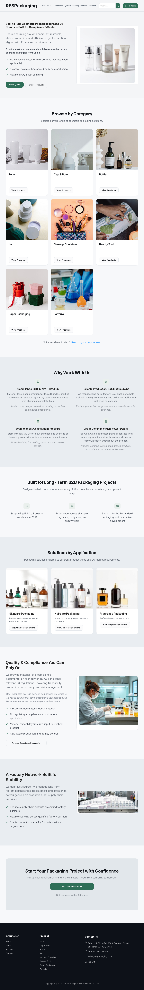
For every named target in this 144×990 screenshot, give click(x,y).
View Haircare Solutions (68, 627)
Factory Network (79, 6)
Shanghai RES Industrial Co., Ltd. (84, 983)
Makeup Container (48, 957)
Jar (41, 953)
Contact (92, 6)
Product (9, 949)
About (8, 945)
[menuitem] (46, 6)
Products (46, 6)
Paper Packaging (48, 965)
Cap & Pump (45, 945)
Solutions (59, 6)
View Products (18, 190)
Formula (43, 969)
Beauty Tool (45, 961)
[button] (46, 6)
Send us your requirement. (86, 342)
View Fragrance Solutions (115, 624)
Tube (42, 941)
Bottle (42, 949)
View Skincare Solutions (23, 627)
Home (8, 941)
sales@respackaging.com (100, 956)
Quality (68, 6)
